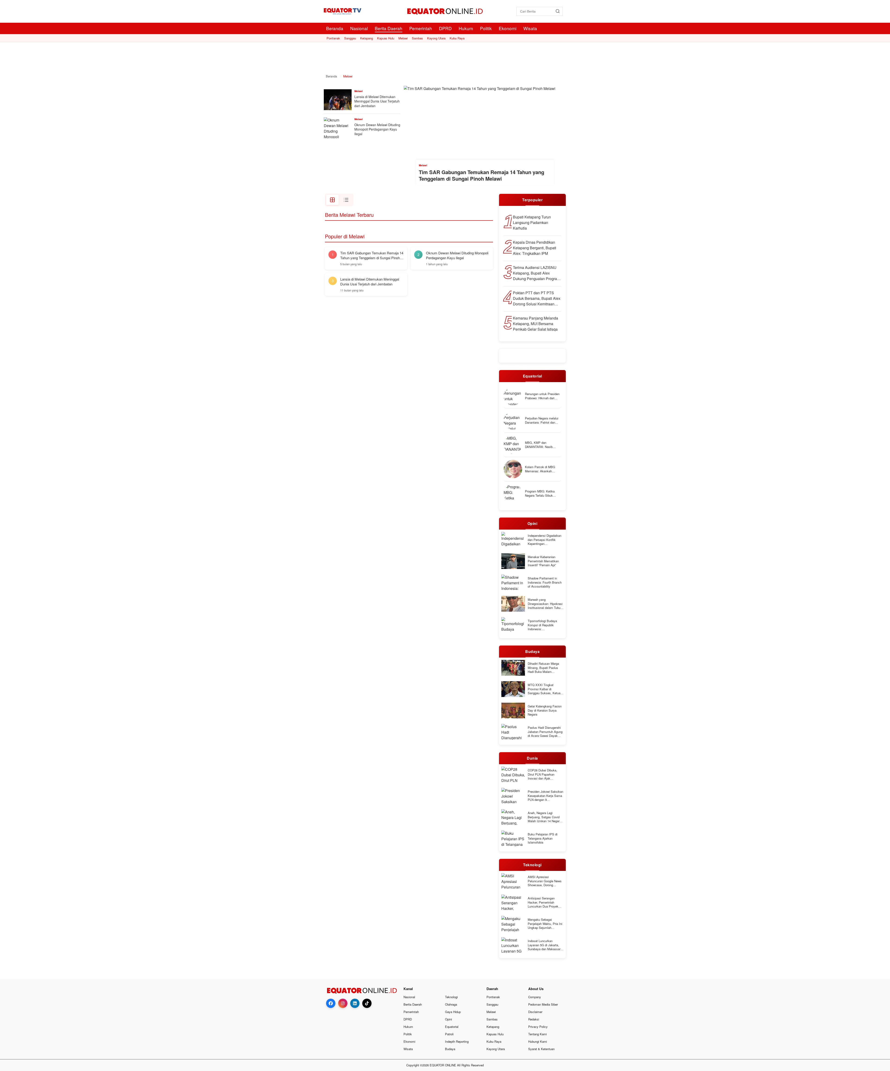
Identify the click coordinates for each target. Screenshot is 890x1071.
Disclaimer (535, 1012)
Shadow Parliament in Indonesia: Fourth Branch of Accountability (545, 582)
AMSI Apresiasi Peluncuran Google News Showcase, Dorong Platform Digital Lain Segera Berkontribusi (545, 881)
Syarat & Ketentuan (541, 1049)
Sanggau (350, 38)
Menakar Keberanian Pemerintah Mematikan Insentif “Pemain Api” (543, 561)
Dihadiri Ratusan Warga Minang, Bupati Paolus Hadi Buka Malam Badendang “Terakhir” (543, 668)
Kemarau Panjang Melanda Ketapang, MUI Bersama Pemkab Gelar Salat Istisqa (535, 323)
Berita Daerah (388, 28)
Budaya (450, 1049)
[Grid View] (332, 200)
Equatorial (451, 1026)
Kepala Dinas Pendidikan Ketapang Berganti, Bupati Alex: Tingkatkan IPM (534, 248)
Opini (448, 1019)
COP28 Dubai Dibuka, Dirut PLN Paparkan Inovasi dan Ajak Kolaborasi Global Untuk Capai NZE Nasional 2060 (545, 774)
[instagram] (342, 1003)
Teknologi (451, 997)
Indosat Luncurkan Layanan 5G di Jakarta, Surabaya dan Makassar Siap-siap (544, 945)
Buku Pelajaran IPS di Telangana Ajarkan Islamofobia (542, 838)
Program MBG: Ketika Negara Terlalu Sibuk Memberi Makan (540, 493)
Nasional (359, 28)
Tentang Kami (537, 1034)
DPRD (445, 28)
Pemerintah (420, 28)
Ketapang (366, 38)
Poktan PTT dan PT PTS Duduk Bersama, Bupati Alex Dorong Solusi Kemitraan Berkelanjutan (536, 298)
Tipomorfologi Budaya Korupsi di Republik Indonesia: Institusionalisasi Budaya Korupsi (544, 625)
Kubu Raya (457, 38)
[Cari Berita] (557, 11)
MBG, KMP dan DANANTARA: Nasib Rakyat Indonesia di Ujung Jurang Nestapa (542, 445)
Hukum (466, 28)
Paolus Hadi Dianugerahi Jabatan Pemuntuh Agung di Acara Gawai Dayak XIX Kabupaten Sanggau (545, 732)
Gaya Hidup (453, 1012)
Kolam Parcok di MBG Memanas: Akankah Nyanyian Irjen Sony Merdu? (540, 469)
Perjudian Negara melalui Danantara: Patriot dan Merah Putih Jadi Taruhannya (541, 420)
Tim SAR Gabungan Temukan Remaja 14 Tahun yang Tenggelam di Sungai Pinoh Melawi (481, 175)
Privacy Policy (538, 1026)
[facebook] (330, 1003)
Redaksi (533, 1019)
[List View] (346, 200)
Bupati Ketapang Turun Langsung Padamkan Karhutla (532, 222)
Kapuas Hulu (385, 38)
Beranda (334, 28)
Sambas (417, 38)
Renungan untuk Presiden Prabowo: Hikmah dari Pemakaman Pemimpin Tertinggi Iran (542, 396)
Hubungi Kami (537, 1041)
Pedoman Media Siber (543, 1004)
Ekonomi (507, 28)
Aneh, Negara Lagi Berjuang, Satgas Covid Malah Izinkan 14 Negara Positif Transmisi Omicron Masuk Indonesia (545, 817)
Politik (486, 28)
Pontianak (333, 38)
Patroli (449, 1034)
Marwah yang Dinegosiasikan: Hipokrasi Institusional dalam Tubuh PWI (545, 604)
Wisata (530, 28)
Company (534, 997)
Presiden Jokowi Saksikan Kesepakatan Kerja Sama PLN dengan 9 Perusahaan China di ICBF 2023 (545, 796)
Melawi (403, 38)
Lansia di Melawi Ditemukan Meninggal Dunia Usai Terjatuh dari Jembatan (377, 101)
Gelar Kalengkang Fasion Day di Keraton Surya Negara (545, 710)
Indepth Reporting (457, 1041)
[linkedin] (354, 1003)
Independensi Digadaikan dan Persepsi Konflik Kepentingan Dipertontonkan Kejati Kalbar (544, 540)
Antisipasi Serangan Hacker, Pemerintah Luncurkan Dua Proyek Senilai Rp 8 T (543, 902)
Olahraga (451, 1004)
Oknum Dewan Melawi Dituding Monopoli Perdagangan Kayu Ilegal (377, 129)
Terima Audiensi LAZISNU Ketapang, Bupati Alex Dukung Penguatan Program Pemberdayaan (536, 273)
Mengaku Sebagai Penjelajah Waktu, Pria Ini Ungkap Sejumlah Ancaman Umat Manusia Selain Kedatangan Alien (545, 924)
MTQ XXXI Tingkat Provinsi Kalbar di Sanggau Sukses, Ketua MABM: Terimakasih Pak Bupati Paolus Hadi (544, 689)
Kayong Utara (436, 38)
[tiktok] (367, 1003)
